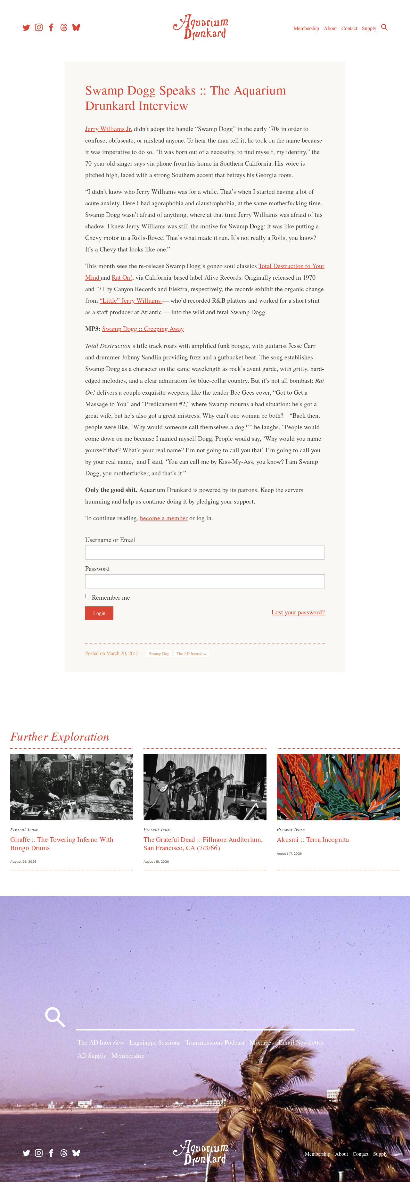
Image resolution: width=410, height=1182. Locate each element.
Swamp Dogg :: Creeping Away (143, 328)
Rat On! (122, 277)
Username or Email (110, 539)
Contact (349, 28)
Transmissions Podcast (215, 1042)
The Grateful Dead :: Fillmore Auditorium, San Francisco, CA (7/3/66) (203, 843)
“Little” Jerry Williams (131, 300)
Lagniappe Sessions (155, 1042)
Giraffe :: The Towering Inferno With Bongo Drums (62, 843)
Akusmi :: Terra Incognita (313, 839)
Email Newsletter (301, 1042)
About (330, 28)
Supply (369, 28)
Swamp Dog (159, 653)
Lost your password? (298, 612)
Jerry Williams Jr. (108, 128)
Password (97, 568)
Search (384, 27)
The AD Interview (191, 653)
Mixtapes (262, 1042)
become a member (164, 517)
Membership (306, 28)
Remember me (111, 597)
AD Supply (92, 1055)
